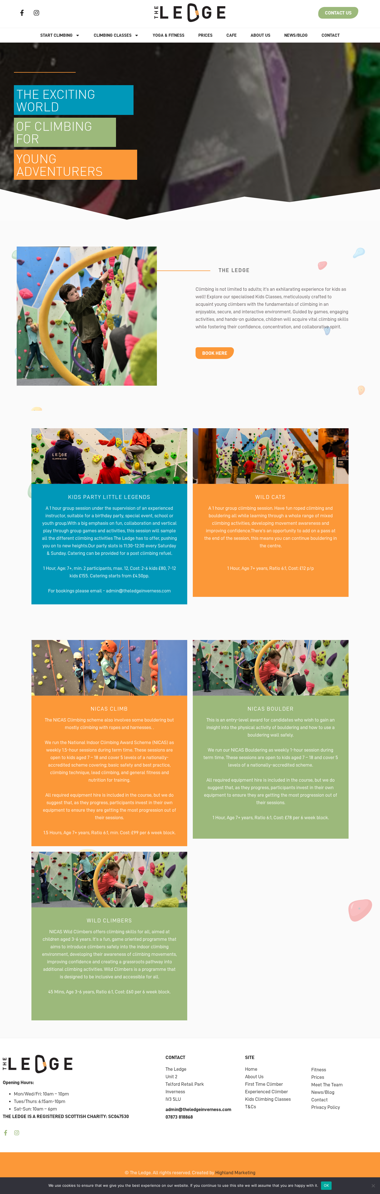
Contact (331, 35)
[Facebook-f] (22, 13)
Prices (205, 35)
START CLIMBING (56, 35)
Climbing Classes (113, 35)
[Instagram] (36, 13)
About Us (260, 35)
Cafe (231, 35)
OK (326, 1185)
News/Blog (296, 35)
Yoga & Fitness (168, 35)
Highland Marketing (235, 1172)
